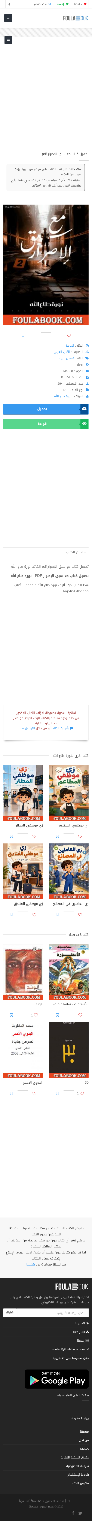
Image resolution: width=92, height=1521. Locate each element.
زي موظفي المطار (29, 826)
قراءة (42, 423)
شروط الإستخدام (78, 1475)
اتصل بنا (80, 1323)
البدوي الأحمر (33, 1083)
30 (87, 1083)
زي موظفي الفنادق (28, 904)
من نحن (84, 1440)
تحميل (42, 408)
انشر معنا (79, 1332)
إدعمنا (81, 1340)
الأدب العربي (62, 352)
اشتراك (10, 1312)
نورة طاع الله (62, 396)
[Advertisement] (46, 97)
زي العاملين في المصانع (71, 904)
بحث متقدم (40, 4)
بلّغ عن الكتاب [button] (60, 728)
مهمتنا (78, 4)
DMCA (84, 1449)
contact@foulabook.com (68, 1349)
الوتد (39, 1004)
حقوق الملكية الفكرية (75, 1457)
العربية (70, 346)
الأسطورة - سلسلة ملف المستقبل (69, 1004)
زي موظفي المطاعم (74, 826)
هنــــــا (30, 1264)
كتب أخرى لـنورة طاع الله (70, 755)
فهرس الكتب (80, 1483)
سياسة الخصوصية (77, 1466)
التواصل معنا (27, 728)
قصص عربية (66, 358)
